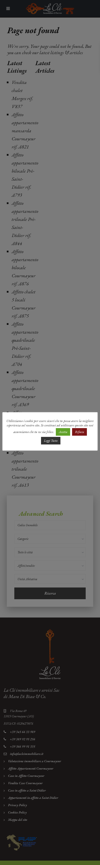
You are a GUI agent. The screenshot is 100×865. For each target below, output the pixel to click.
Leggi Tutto (51, 441)
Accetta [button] (63, 432)
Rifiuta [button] (79, 432)
